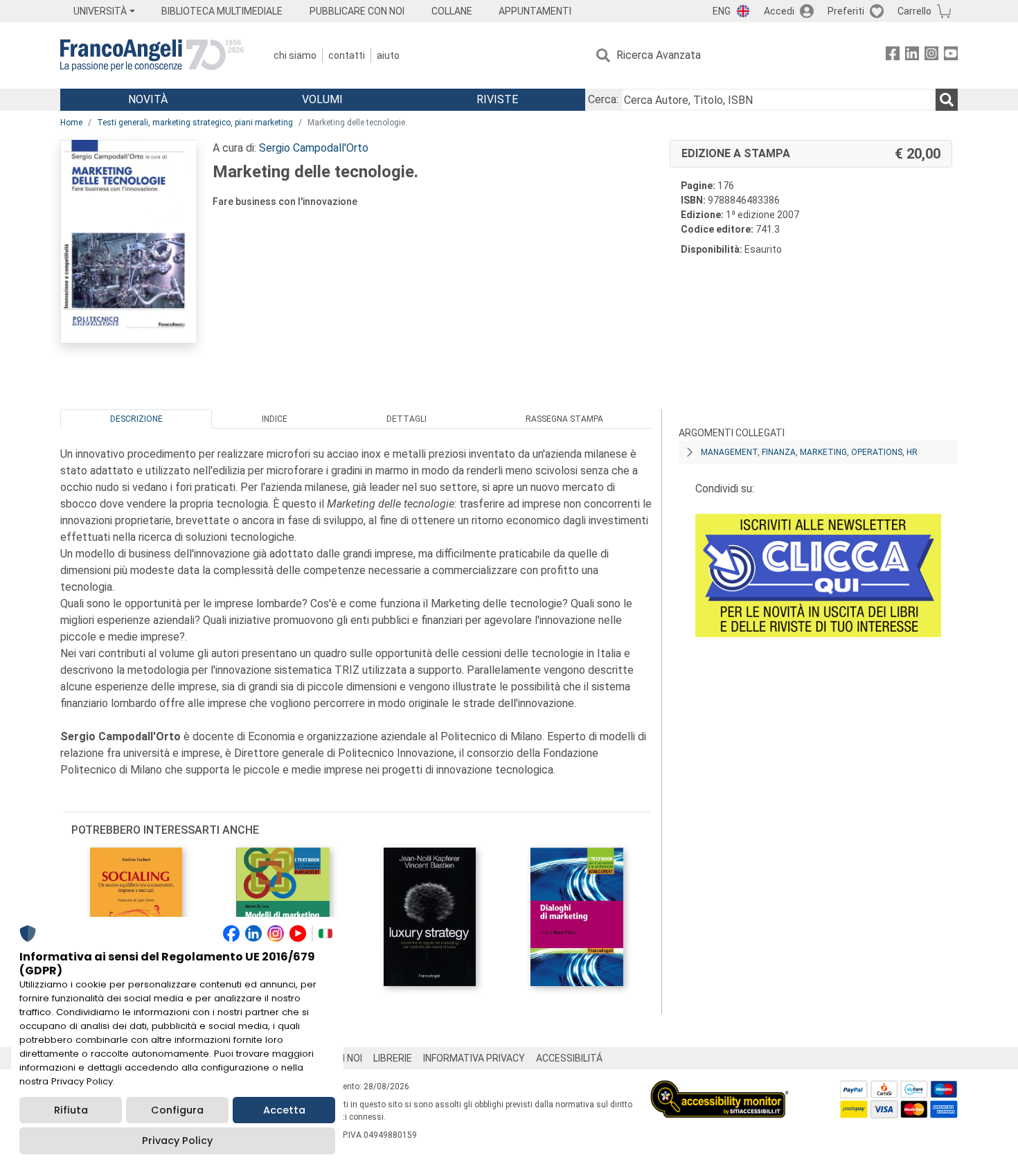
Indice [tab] (274, 419)
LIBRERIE (392, 1058)
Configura (177, 1110)
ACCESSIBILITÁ (569, 1058)
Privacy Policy (177, 1140)
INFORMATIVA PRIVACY (474, 1058)
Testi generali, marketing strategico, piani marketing (195, 122)
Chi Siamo (295, 55)
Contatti (346, 55)
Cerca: (603, 99)
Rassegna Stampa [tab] (564, 419)
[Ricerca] (947, 100)
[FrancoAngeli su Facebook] (893, 55)
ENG (722, 11)
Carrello (914, 11)
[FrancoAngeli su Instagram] (931, 55)
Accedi (779, 11)
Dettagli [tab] (406, 419)
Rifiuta (71, 1110)
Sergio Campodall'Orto (313, 147)
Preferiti (846, 11)
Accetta (284, 1110)
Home (71, 122)
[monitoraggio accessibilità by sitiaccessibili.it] (719, 1088)
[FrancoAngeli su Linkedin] (912, 55)
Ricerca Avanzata (658, 55)
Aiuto (388, 55)
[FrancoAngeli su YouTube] (951, 55)
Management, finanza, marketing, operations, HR (809, 452)
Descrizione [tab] (136, 419)
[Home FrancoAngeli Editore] (152, 55)
